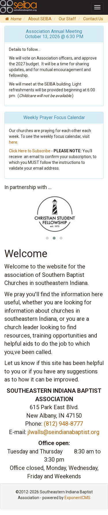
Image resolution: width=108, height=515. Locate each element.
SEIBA (8, 4)
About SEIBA (40, 18)
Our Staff (67, 18)
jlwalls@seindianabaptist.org (63, 432)
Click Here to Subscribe (29, 151)
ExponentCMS (77, 497)
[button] (47, 238)
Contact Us (93, 18)
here (13, 142)
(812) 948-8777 (63, 423)
